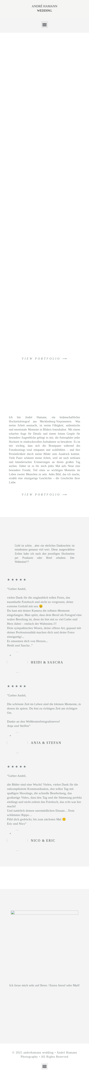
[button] (44, 24)
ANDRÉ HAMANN (44, 6)
